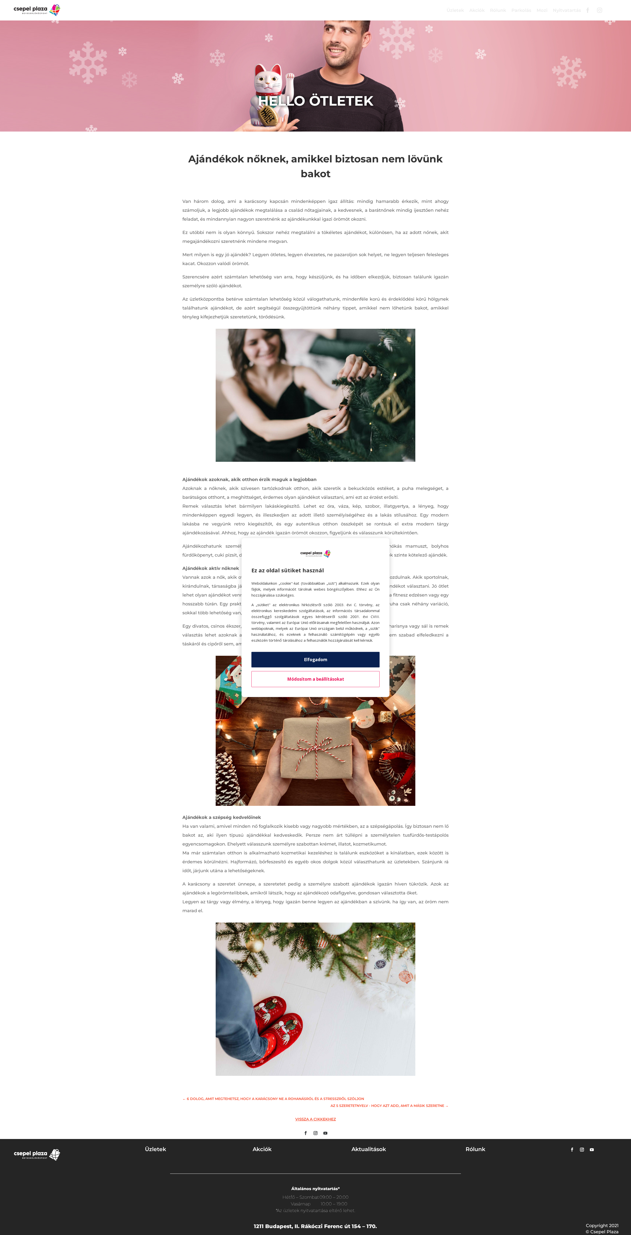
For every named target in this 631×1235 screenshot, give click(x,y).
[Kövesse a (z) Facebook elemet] (306, 1133)
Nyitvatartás (567, 10)
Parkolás (521, 10)
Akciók (477, 10)
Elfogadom (315, 659)
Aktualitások (368, 1149)
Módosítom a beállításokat (315, 679)
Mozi (542, 10)
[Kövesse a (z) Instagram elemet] (315, 1133)
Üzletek (455, 10)
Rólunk (498, 10)
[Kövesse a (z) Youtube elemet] (325, 1133)
